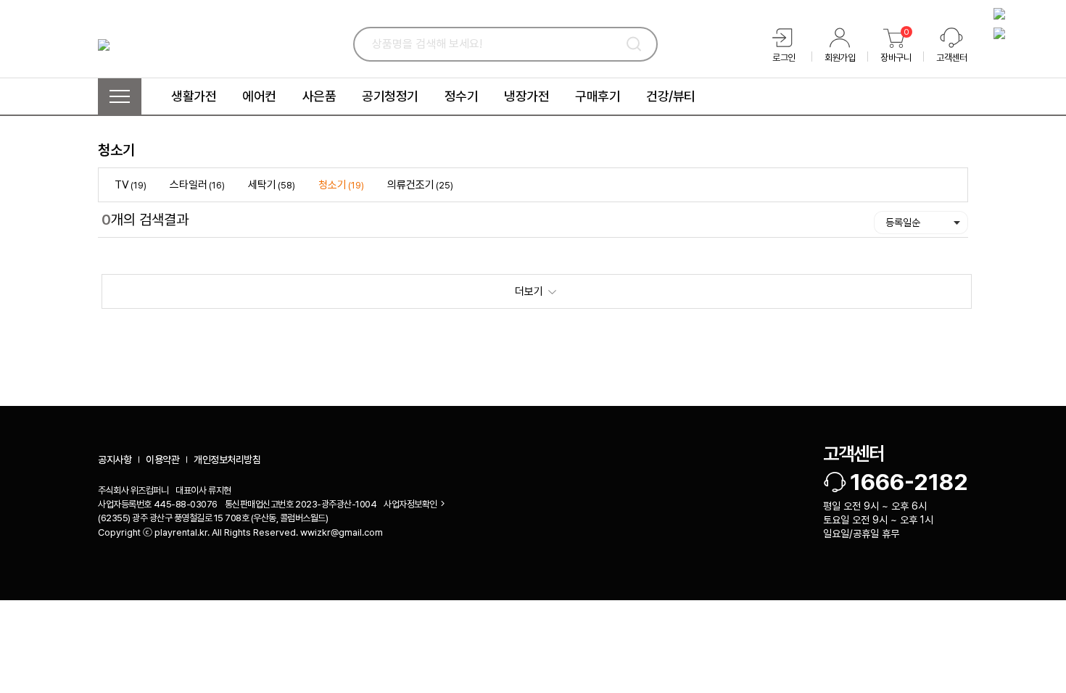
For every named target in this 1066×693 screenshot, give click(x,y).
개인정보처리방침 (227, 459)
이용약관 (162, 459)
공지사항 (114, 459)
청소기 (116, 150)
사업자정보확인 (410, 504)
